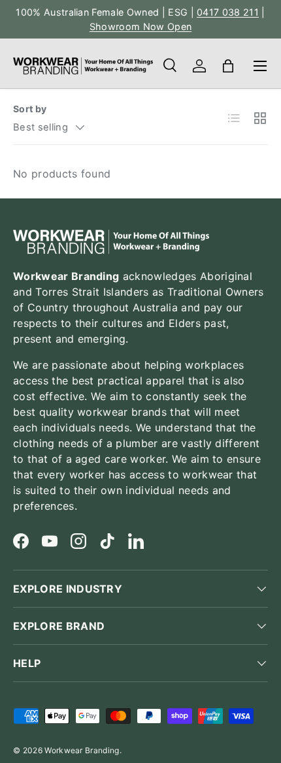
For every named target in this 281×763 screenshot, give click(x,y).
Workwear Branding (81, 750)
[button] (228, 66)
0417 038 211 (228, 12)
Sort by (29, 108)
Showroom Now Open (140, 26)
